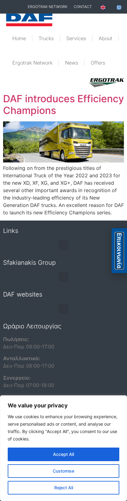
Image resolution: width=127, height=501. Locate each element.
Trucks (46, 38)
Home (19, 38)
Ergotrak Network (32, 63)
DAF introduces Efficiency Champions (63, 104)
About (105, 38)
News (71, 63)
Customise (63, 471)
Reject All (63, 487)
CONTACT (83, 6)
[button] (64, 245)
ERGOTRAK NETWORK (48, 6)
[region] (63, 448)
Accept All (63, 454)
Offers (98, 63)
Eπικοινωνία (119, 250)
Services (76, 38)
